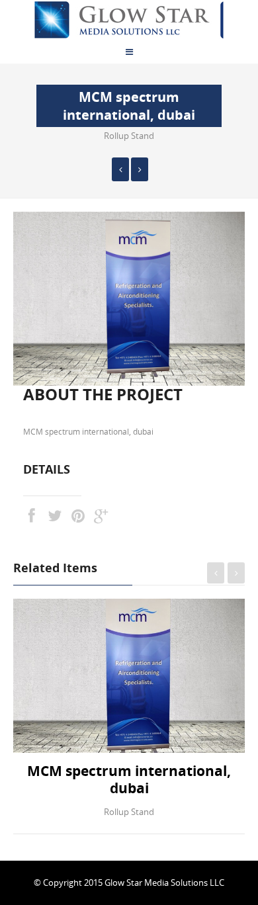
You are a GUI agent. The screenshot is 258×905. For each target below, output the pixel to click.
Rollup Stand (129, 136)
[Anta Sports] (120, 169)
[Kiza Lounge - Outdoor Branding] (139, 169)
